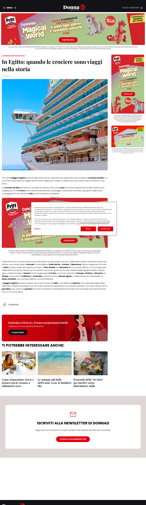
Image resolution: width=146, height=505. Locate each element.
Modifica (37, 229)
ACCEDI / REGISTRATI (131, 8)
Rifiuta (88, 229)
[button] (8, 7)
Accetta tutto (105, 229)
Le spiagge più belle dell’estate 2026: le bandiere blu (55, 383)
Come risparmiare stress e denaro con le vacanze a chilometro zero (18, 383)
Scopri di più (18, 332)
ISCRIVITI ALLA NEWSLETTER (73, 439)
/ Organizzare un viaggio (13, 56)
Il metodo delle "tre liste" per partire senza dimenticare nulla (88, 383)
